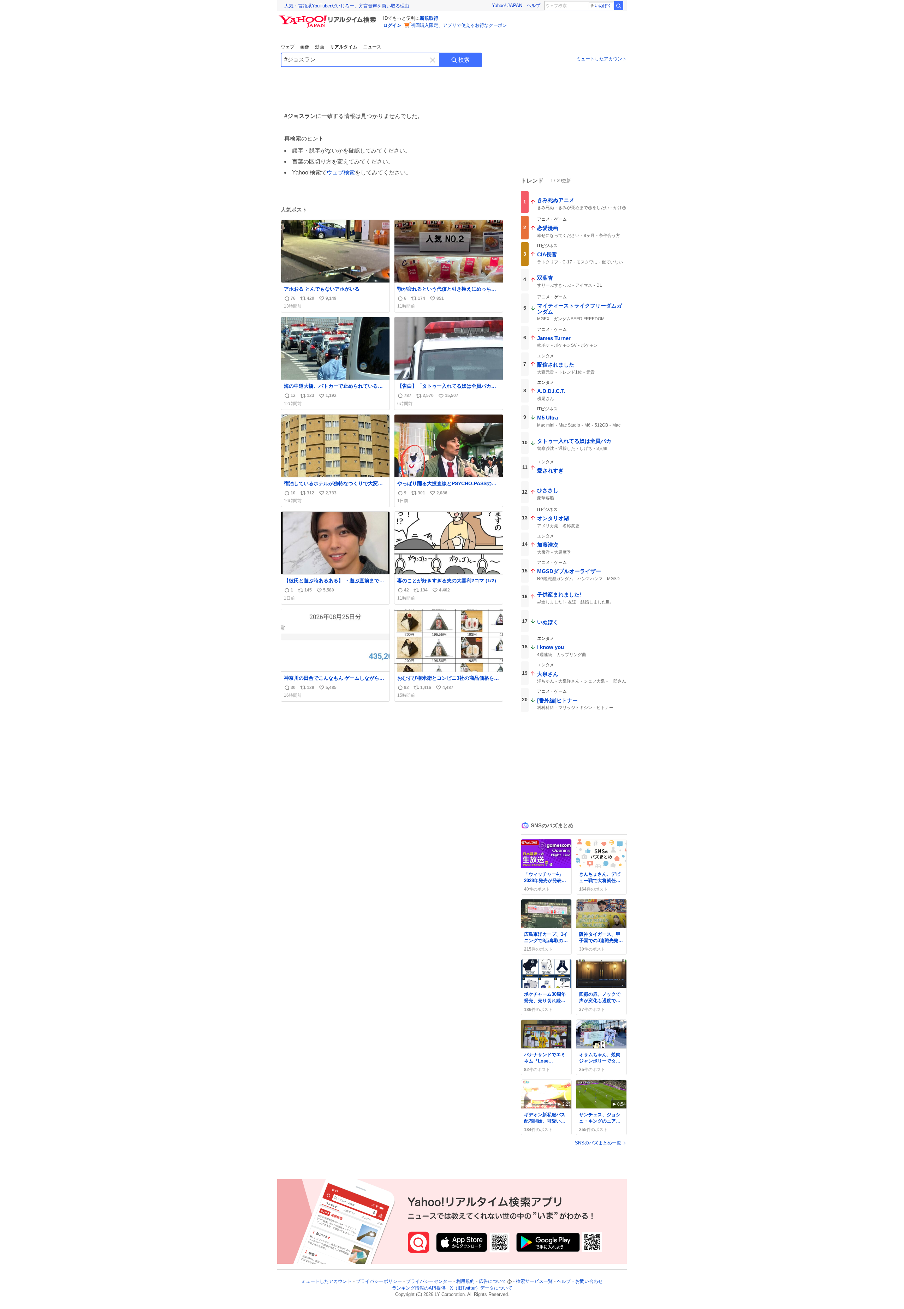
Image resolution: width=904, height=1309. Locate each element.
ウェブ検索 (341, 172)
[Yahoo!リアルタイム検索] (328, 17)
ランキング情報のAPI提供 (419, 1288)
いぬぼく (603, 5)
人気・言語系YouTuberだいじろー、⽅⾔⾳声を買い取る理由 (346, 5)
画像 (304, 46)
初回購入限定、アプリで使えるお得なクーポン (459, 25)
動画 (319, 46)
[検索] (618, 5)
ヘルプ (533, 5)
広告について (492, 1281)
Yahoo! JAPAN (507, 5)
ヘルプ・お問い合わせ (580, 1281)
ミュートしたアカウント (601, 58)
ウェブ (288, 46)
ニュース (372, 46)
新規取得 (429, 18)
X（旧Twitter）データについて (481, 1288)
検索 (464, 60)
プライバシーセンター (429, 1281)
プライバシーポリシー (379, 1281)
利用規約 (465, 1281)
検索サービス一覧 (534, 1281)
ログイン (392, 25)
